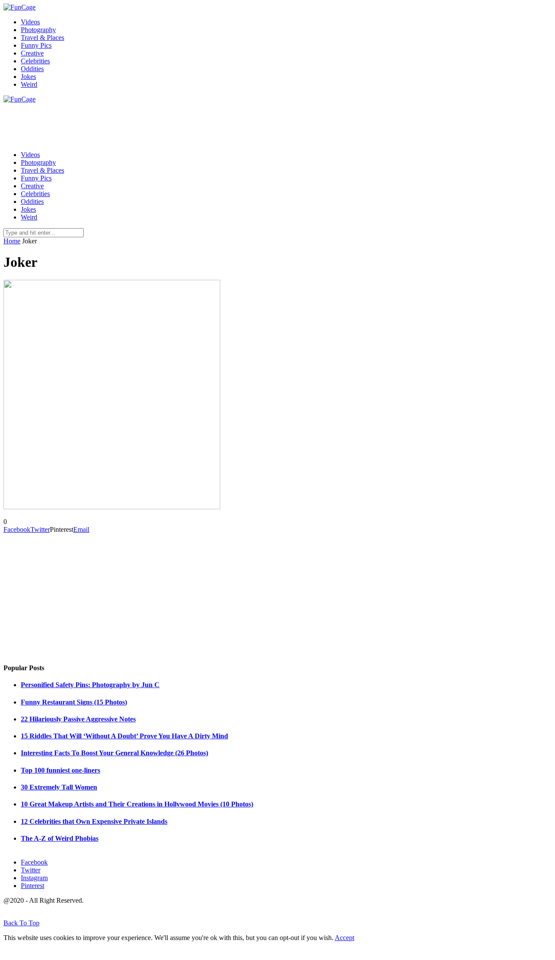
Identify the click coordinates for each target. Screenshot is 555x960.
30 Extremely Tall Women (59, 787)
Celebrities (35, 61)
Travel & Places (42, 37)
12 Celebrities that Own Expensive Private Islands (94, 821)
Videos (30, 22)
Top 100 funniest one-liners (60, 770)
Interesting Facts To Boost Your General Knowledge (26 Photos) (114, 753)
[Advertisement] (161, 122)
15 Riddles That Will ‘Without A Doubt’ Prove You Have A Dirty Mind (124, 736)
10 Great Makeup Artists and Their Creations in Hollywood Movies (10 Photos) (137, 804)
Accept (344, 937)
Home (11, 241)
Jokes (28, 76)
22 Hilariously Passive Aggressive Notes (78, 719)
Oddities (32, 68)
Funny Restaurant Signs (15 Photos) (74, 702)
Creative (32, 53)
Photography (38, 29)
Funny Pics (36, 45)
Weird (29, 84)
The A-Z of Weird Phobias (59, 838)
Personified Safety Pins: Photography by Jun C (90, 684)
